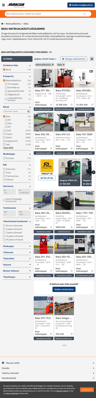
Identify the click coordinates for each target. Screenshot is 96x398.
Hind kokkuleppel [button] (41, 103)
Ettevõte (5, 368)
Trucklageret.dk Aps (84, 109)
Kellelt (5, 212)
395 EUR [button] (60, 334)
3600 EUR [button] (60, 227)
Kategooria (8, 76)
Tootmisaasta (9, 208)
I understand (87, 390)
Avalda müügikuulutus (82, 5)
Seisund (7, 265)
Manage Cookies (62, 391)
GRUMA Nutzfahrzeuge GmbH (66, 109)
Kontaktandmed (9, 378)
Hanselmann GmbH (43, 153)
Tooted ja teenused (10, 373)
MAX (20, 190)
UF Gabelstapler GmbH (84, 275)
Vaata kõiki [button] (8, 147)
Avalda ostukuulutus (64, 289)
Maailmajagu (9, 154)
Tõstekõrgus (9, 277)
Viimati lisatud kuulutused (15, 221)
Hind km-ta (8, 186)
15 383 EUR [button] (82, 105)
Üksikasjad (8, 246)
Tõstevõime (8, 259)
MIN (5, 190)
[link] (43, 78)
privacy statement (12, 393)
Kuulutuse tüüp (10, 65)
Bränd (6, 107)
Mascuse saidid (12, 363)
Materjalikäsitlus (13, 23)
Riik (5, 165)
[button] (16, 59)
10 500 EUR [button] (61, 105)
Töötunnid (8, 252)
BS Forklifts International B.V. (45, 109)
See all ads (48, 178)
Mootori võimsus (11, 271)
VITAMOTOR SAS (64, 231)
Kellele (20, 212)
